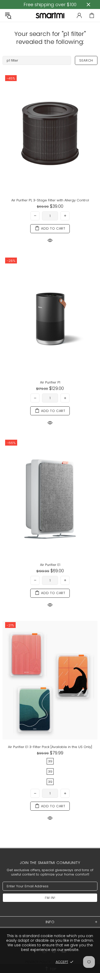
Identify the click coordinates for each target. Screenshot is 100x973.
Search (86, 60)
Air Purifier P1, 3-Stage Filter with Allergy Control (50, 200)
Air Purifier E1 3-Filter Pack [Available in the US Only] (50, 747)
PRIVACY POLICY (38, 961)
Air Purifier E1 (50, 565)
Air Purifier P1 (50, 382)
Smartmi (50, 15)
